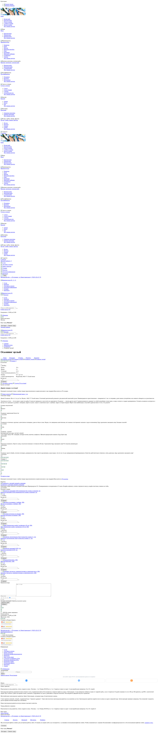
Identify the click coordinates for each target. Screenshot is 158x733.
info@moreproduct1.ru (7, 632)
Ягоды (6, 123)
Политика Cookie (9, 661)
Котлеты (6, 78)
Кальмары (7, 52)
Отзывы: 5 (13, 361)
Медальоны (7, 80)
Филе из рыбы (8, 25)
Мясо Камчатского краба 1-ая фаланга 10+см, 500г (15, 527)
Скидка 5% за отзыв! (20, 383)
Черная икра (7, 35)
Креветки (6, 45)
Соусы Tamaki (8, 90)
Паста (5, 103)
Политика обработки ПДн (11, 660)
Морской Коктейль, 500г (7, 561)
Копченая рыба (8, 67)
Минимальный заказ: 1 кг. (20, 394)
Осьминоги (7, 55)
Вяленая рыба (8, 65)
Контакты (6, 290)
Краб (5, 46)
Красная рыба (8, 20)
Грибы (6, 127)
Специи (6, 91)
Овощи (6, 126)
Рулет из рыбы (8, 22)
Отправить (4, 604)
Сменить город (11, 325)
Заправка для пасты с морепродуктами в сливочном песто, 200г (19, 573)
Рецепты (6, 284)
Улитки (6, 57)
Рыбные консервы (9, 114)
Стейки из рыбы (8, 23)
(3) (4, 494)
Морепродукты (8, 345)
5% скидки (65, 479)
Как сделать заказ (9, 657)
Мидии (6, 48)
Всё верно (3, 325)
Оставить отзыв (5, 476)
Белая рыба (7, 19)
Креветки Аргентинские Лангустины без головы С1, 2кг (17, 538)
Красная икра (8, 33)
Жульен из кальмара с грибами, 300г (11, 504)
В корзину (3, 381)
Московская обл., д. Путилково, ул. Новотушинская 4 (16, 277)
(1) (4, 517)
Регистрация (13, 675)
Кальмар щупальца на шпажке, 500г (11, 515)
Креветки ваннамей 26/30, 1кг (9, 550)
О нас (5, 283)
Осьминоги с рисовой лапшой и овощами (12, 484)
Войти (2, 673)
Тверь (2, 713)
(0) (4, 528)
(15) (4, 551)
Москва (6, 713)
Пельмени (7, 77)
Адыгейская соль (9, 93)
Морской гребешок (9, 54)
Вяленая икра (8, 36)
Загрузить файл (5, 602)
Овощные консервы (9, 113)
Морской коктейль (9, 49)
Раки (5, 51)
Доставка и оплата (9, 286)
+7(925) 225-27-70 (36, 277)
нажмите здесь (149, 722)
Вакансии (6, 655)
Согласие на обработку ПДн (12, 658)
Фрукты (6, 124)
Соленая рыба (8, 68)
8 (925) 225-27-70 (5, 309)
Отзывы (6, 289)
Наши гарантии (6, 394)
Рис (5, 104)
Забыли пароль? (5, 675)
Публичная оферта (9, 663)
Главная (6, 343)
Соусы (6, 88)
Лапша (6, 101)
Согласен (3, 725)
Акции (6, 666)
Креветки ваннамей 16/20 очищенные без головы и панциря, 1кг (19, 492)
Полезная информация (10, 287)
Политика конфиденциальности (13, 654)
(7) (4, 540)
